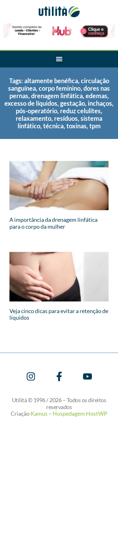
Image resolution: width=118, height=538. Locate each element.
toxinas (76, 126)
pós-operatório (36, 111)
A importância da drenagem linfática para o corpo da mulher (53, 223)
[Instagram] (31, 376)
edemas (96, 95)
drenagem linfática (57, 95)
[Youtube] (87, 376)
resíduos (66, 118)
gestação (72, 103)
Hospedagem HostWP (80, 413)
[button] (59, 59)
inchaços (100, 103)
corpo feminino (60, 88)
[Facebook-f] (59, 376)
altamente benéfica (51, 80)
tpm (95, 126)
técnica (53, 126)
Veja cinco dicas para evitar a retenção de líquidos (58, 314)
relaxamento (33, 118)
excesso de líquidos (30, 103)
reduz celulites (80, 111)
